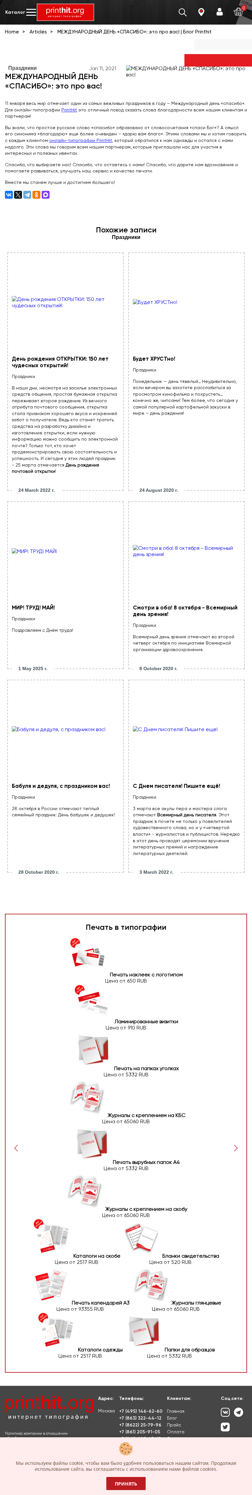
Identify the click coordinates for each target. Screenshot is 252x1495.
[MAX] (46, 195)
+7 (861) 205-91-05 (139, 1432)
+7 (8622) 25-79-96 (140, 1425)
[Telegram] (27, 195)
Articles (38, 32)
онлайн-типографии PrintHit (80, 140)
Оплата (175, 1431)
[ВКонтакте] (9, 195)
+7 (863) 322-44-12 (140, 1418)
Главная (175, 1411)
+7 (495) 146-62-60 (140, 1411)
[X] (18, 195)
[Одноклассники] (36, 195)
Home (12, 32)
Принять (126, 1484)
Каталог (15, 12)
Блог (172, 1418)
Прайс (174, 1424)
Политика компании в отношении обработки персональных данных (37, 1435)
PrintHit (69, 109)
